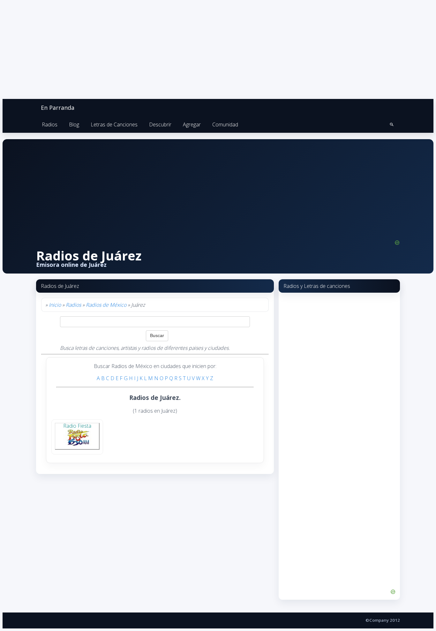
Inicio (55, 304)
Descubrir (160, 124)
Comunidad (225, 124)
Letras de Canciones (114, 124)
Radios (49, 124)
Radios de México (106, 304)
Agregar (192, 124)
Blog (74, 124)
